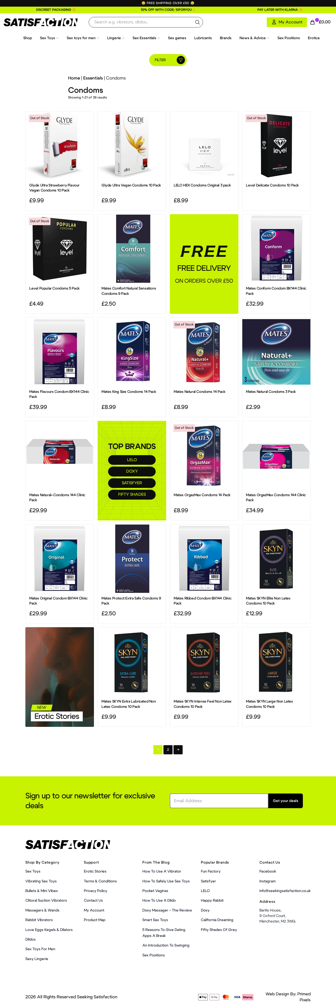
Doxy (205, 910)
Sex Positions (288, 38)
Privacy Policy (95, 891)
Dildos (30, 939)
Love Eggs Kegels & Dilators (49, 930)
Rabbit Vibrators (39, 920)
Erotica (314, 38)
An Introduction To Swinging (165, 945)
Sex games (177, 38)
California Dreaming (217, 920)
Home (74, 78)
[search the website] (197, 22)
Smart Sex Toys (155, 920)
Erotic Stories (57, 716)
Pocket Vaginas (155, 891)
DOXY (132, 471)
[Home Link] (41, 22)
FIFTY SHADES (132, 495)
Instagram (267, 881)
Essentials (93, 78)
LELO (132, 460)
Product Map (94, 920)
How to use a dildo (159, 900)
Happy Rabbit (212, 900)
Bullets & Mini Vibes (41, 891)
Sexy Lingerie (36, 959)
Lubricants (203, 38)
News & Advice (253, 38)
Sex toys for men (81, 38)
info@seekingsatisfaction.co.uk (285, 891)
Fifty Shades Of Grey (219, 930)
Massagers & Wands (42, 910)
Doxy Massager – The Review (167, 910)
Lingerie (114, 38)
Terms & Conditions (100, 881)
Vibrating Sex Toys (41, 881)
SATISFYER (132, 483)
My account (94, 910)
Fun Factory (211, 871)
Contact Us (93, 900)
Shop (27, 38)
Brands (226, 38)
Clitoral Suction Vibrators (46, 900)
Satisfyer (208, 881)
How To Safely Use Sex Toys (166, 881)
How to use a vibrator (161, 871)
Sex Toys (47, 38)
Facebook (267, 871)
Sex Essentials (144, 38)
